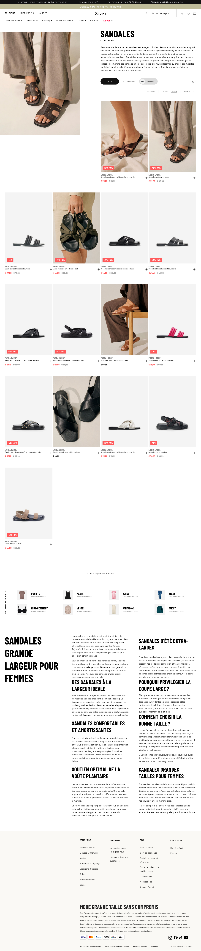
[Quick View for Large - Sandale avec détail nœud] (98, 269)
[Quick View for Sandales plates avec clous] (194, 177)
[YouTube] (186, 937)
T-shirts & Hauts (87, 847)
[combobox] (160, 13)
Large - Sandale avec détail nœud (65, 269)
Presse (173, 853)
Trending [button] (46, 20)
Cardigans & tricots (89, 868)
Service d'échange (148, 852)
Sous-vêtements (87, 879)
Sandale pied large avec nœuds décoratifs (68, 360)
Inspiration (27, 13)
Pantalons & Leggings (90, 863)
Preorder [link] (94, 20)
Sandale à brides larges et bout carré (162, 269)
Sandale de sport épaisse (158, 452)
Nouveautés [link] (32, 20)
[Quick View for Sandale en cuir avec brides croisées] (146, 361)
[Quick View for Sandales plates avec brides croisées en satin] (146, 177)
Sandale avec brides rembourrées (17, 269)
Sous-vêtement (38, 609)
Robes (129, 595)
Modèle (174, 91)
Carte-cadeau (146, 876)
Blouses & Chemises (89, 852)
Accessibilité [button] (146, 881)
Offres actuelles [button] (63, 20)
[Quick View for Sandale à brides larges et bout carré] (194, 269)
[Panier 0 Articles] (195, 13)
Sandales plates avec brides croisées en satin (118, 177)
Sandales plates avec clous (159, 177)
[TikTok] (181, 937)
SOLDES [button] (106, 20)
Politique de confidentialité (90, 946)
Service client (146, 847)
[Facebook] (176, 937)
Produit (165, 91)
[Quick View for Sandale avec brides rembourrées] (50, 269)
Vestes (83, 609)
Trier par (186, 91)
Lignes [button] (81, 20)
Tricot (175, 609)
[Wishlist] (143, 105)
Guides (43, 13)
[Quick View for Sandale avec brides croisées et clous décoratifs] (50, 453)
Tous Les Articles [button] (12, 20)
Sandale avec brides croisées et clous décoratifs (23, 452)
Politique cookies (140, 946)
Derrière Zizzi (176, 848)
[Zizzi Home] (100, 12)
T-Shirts (38, 595)
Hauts (83, 595)
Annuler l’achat (147, 887)
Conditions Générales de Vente (117, 946)
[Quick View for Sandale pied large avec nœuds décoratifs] (98, 361)
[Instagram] (170, 937)
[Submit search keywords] (148, 13)
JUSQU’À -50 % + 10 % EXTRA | (100, 7)
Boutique (10, 13)
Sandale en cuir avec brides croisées (114, 360)
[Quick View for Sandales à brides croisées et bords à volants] (146, 269)
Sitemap (154, 946)
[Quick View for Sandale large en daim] (50, 544)
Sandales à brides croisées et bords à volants (117, 269)
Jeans (175, 595)
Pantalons (129, 609)
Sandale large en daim (13, 544)
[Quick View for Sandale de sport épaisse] (194, 453)
